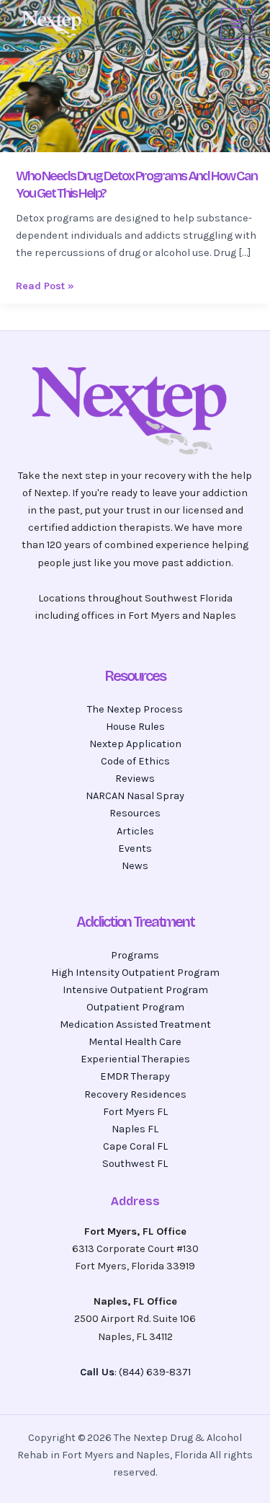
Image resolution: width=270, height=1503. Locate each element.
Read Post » (45, 285)
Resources (135, 813)
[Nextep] (53, 24)
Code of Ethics (135, 761)
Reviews (135, 778)
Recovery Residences (135, 1094)
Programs (135, 955)
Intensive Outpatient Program (135, 990)
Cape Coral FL (135, 1146)
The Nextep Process (135, 709)
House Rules (135, 726)
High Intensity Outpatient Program (135, 972)
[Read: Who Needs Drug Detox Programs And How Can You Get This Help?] (135, 75)
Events (135, 848)
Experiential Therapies (135, 1059)
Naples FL (135, 1129)
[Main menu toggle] (237, 24)
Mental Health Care (135, 1042)
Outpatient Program (135, 1007)
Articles (135, 831)
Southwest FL (135, 1164)
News (135, 866)
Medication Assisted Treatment (135, 1024)
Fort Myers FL (135, 1112)
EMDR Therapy (135, 1076)
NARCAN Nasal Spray (135, 796)
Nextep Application (135, 744)
